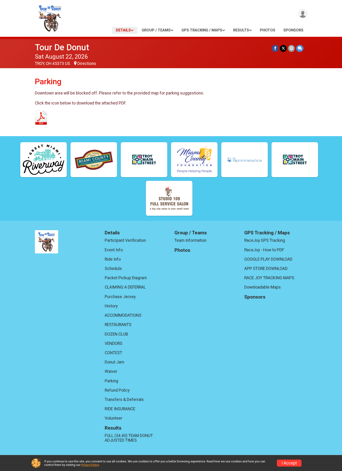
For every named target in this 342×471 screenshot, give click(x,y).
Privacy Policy (90, 465)
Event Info (114, 250)
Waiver (111, 371)
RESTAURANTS (118, 324)
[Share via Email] (291, 48)
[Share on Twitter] (283, 48)
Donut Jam (114, 362)
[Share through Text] (299, 48)
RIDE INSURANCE (120, 409)
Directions (86, 63)
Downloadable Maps (262, 287)
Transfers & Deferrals (124, 399)
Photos (267, 30)
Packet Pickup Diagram (126, 278)
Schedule (113, 268)
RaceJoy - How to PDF (264, 250)
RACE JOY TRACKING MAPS (269, 278)
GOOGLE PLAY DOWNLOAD (268, 259)
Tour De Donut (62, 47)
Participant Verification (125, 240)
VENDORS (113, 343)
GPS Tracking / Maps (201, 30)
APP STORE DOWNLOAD (266, 268)
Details (123, 30)
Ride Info (113, 259)
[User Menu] (302, 13)
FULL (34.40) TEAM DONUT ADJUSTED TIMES (129, 438)
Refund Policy (117, 390)
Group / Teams (156, 30)
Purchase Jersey (120, 296)
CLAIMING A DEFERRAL (125, 287)
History (111, 306)
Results (241, 30)
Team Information (190, 240)
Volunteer (113, 418)
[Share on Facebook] (275, 48)
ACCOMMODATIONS (123, 315)
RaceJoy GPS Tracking (264, 240)
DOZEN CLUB (116, 334)
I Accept (289, 463)
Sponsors (293, 30)
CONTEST (113, 352)
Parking (111, 381)
